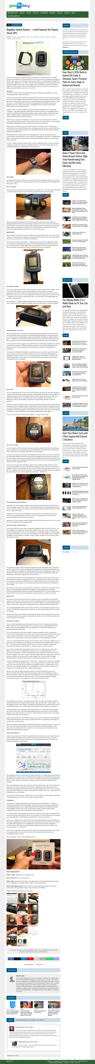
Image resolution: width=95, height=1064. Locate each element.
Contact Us (77, 1062)
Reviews (22, 1009)
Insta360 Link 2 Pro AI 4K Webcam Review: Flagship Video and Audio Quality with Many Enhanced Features (80, 218)
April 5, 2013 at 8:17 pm (32, 1042)
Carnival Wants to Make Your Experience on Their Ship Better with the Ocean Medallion (54, 1013)
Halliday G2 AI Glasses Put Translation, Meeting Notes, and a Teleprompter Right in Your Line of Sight (79, 516)
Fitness (28, 37)
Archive (72, 1062)
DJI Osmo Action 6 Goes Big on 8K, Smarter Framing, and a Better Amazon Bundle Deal (79, 373)
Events (8, 1009)
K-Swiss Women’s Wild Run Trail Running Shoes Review (79, 233)
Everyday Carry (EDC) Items (18, 37)
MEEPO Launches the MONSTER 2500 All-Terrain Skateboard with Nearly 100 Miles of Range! (80, 500)
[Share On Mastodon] (56, 958)
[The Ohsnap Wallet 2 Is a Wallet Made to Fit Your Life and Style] (75, 297)
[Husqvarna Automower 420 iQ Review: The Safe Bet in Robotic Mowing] (67, 243)
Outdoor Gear (44, 13)
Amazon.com (30, 875)
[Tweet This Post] (17, 958)
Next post (38, 964)
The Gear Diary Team (57, 1061)
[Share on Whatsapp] (49, 958)
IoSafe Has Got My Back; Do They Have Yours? (40, 1011)
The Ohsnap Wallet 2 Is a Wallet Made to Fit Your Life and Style (75, 303)
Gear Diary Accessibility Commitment (56, 1062)
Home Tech (22, 13)
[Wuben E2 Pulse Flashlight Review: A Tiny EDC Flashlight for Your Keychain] (67, 227)
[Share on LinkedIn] (24, 958)
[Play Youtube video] (33, 854)
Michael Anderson (16, 38)
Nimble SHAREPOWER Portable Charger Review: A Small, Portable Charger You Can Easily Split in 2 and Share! (80, 211)
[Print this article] (43, 958)
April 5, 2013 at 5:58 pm (27, 1027)
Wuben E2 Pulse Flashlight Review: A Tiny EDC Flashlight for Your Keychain (80, 225)
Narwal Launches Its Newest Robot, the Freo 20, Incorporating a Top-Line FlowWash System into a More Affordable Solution (80, 477)
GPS (32, 37)
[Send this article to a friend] (36, 958)
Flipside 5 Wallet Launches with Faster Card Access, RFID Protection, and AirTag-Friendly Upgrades (80, 532)
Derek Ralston (19, 1027)
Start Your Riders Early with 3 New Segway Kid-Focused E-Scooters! (75, 436)
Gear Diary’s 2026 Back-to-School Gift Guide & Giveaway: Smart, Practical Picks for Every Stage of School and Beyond (75, 78)
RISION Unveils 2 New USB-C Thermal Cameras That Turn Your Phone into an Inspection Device (80, 485)
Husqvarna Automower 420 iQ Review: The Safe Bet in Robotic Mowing (80, 240)
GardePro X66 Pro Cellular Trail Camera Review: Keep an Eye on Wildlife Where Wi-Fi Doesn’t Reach (80, 264)
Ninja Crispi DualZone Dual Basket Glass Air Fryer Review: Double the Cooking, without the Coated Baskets (80, 365)
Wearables (53, 37)
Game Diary (59, 13)
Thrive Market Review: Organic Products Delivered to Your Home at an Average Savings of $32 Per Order (26, 1013)
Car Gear (29, 13)
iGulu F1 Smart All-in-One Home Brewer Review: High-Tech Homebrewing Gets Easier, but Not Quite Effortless (75, 159)
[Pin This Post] (30, 958)
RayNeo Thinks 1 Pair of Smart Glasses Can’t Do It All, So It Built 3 (79, 380)
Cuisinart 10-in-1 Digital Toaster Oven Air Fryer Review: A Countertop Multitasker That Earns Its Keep (79, 202)
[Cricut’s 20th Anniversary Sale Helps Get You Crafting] (67, 399)
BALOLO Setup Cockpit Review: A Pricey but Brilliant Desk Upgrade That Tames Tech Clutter (79, 249)
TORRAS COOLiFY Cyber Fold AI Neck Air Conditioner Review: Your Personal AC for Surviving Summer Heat (80, 256)
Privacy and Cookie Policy (82, 1061)
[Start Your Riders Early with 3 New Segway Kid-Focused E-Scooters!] (75, 430)
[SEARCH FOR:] (81, 19)
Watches (48, 37)
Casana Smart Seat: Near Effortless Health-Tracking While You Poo (79, 507)
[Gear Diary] (19, 5)
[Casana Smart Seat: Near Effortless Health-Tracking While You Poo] (67, 509)
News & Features (55, 1009)
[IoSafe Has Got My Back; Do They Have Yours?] (39, 1007)
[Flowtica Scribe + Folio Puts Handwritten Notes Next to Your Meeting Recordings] (67, 359)
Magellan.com (20, 875)
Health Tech (36, 13)
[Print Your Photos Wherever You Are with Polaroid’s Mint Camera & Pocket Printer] (12, 1007)
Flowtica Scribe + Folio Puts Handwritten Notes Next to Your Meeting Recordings (79, 358)
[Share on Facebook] (11, 958)
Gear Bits (12, 1009)
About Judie (50, 1061)
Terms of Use (66, 1062)
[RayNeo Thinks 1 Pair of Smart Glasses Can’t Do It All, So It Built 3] (67, 382)
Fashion (73, 13)
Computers (52, 13)
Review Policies (65, 1061)
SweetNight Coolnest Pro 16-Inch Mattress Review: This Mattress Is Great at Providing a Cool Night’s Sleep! (79, 389)
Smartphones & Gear (12, 13)
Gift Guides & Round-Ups (13, 16)
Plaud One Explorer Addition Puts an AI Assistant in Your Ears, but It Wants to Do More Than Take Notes (80, 342)
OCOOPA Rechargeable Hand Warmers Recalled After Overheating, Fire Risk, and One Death (80, 492)
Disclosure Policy (72, 1061)
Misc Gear (67, 13)
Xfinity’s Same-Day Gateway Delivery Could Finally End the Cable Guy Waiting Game (80, 524)
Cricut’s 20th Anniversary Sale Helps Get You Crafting (80, 396)
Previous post (29, 964)
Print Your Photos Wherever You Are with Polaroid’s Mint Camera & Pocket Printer (12, 1012)
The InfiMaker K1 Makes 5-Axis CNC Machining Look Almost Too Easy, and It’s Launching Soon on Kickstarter (80, 405)
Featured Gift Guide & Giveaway (70, 52)
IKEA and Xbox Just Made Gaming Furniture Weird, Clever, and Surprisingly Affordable (79, 350)
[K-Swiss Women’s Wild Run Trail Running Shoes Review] (67, 235)
